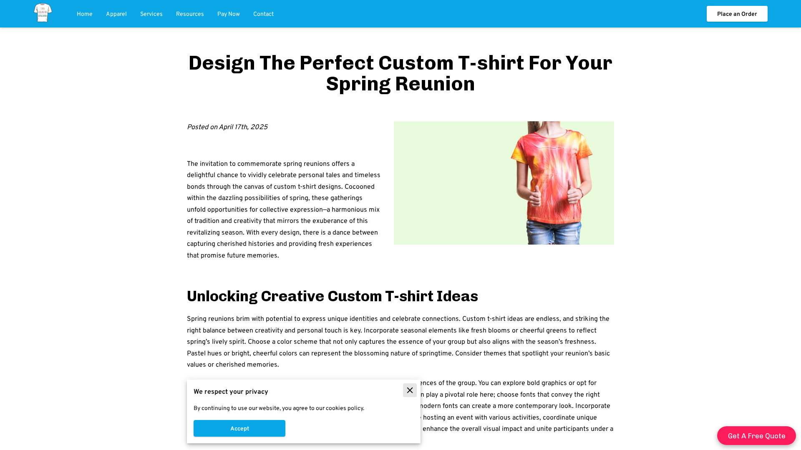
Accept (239, 428)
